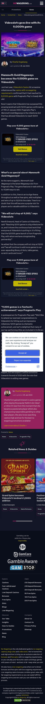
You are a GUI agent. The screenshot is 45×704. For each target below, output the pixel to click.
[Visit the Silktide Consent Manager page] (38, 366)
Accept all (22, 353)
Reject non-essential (22, 360)
